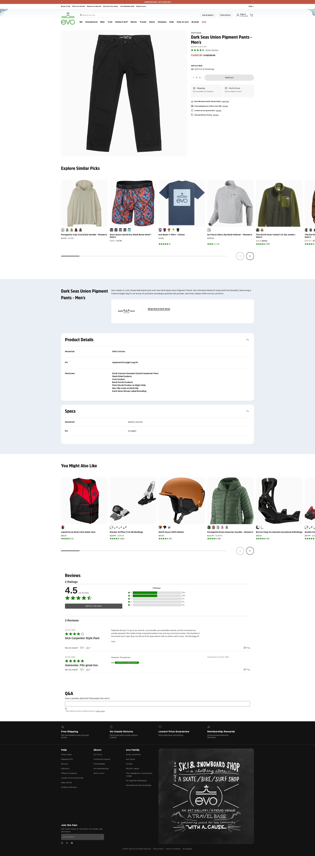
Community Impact (102, 759)
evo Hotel (130, 759)
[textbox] (157, 703)
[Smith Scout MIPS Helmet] (181, 500)
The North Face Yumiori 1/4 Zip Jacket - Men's (276, 236)
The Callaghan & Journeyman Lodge (139, 775)
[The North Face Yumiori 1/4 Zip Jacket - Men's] (279, 203)
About (97, 750)
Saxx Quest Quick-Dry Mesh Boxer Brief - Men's (131, 236)
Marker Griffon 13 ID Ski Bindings (126, 532)
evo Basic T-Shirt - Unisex (171, 235)
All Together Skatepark (136, 780)
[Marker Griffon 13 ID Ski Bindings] (133, 500)
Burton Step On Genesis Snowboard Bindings (279, 532)
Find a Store (225, 15)
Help (64, 750)
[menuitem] (81, 22)
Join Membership (127, 6)
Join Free (225, 101)
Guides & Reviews (69, 787)
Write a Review (94, 606)
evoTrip (129, 764)
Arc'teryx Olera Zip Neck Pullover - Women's (229, 235)
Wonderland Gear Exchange (138, 785)
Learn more (100, 711)
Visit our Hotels (78, 6)
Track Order (66, 754)
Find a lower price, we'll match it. (171, 735)
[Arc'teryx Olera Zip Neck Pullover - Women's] (230, 203)
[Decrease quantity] (194, 78)
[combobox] (111, 15)
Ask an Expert (207, 15)
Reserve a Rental (94, 6)
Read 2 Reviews (212, 50)
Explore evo (141, 6)
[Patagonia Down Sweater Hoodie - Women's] (230, 500)
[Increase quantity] (200, 78)
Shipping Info (67, 759)
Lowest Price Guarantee (72, 778)
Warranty (65, 768)
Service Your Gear (110, 6)
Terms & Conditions (173, 849)
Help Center (66, 782)
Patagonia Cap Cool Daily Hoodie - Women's (84, 235)
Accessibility (187, 849)
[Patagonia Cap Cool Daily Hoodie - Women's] (84, 203)
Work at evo (99, 773)
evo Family (133, 750)
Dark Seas (196, 33)
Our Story (98, 754)
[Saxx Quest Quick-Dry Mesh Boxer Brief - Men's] (133, 203)
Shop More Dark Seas (159, 309)
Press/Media (99, 764)
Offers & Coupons (69, 773)
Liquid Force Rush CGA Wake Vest (78, 532)
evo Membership (101, 768)
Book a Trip (65, 6)
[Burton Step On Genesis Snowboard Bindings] (279, 500)
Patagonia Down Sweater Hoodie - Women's (230, 532)
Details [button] (225, 106)
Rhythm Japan (132, 768)
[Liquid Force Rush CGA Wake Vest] (84, 500)
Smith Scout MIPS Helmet (171, 532)
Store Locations (133, 754)
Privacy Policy (158, 849)
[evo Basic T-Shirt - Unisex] (181, 203)
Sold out (229, 78)
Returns (64, 764)
